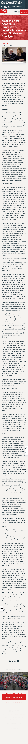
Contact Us (21, 725)
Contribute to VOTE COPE (14, 703)
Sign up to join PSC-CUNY (14, 697)
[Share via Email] (15, 661)
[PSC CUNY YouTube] (18, 711)
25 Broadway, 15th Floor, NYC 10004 (14, 717)
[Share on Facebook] (10, 661)
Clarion (8, 18)
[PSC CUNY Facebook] (10, 711)
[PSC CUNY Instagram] (15, 711)
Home (3, 18)
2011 (13, 18)
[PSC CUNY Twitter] (13, 711)
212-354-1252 (14, 719)
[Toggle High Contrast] (26, 448)
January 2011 (20, 18)
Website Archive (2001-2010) (14, 723)
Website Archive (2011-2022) (11, 725)
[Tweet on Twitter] (13, 661)
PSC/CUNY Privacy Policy (14, 728)
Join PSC (24, 12)
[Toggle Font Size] (26, 452)
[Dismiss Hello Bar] (26, 4)
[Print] (18, 661)
